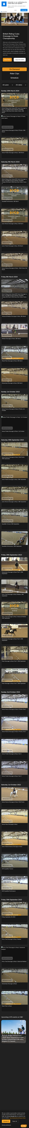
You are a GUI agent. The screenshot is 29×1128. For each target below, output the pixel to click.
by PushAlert (4, 11)
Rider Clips (14, 73)
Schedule (14, 78)
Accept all (6, 1121)
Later (15, 10)
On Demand (14, 69)
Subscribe (24, 10)
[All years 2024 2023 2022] (8, 84)
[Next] (25, 1031)
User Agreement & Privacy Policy (18, 1117)
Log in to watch (19, 60)
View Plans (7, 59)
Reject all (14, 1121)
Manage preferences (6, 1125)
